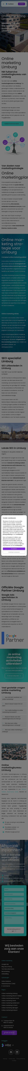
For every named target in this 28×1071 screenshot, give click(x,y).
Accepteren (14, 548)
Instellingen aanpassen (14, 552)
